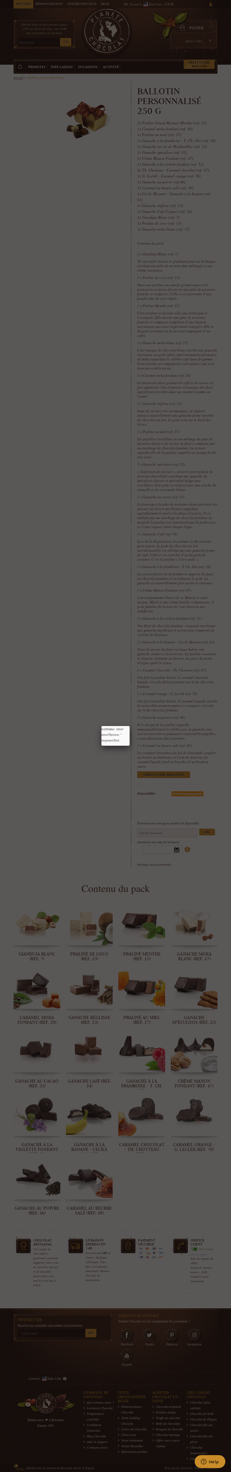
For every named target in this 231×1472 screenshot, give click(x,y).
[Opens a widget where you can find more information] (209, 1462)
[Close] (130, 726)
